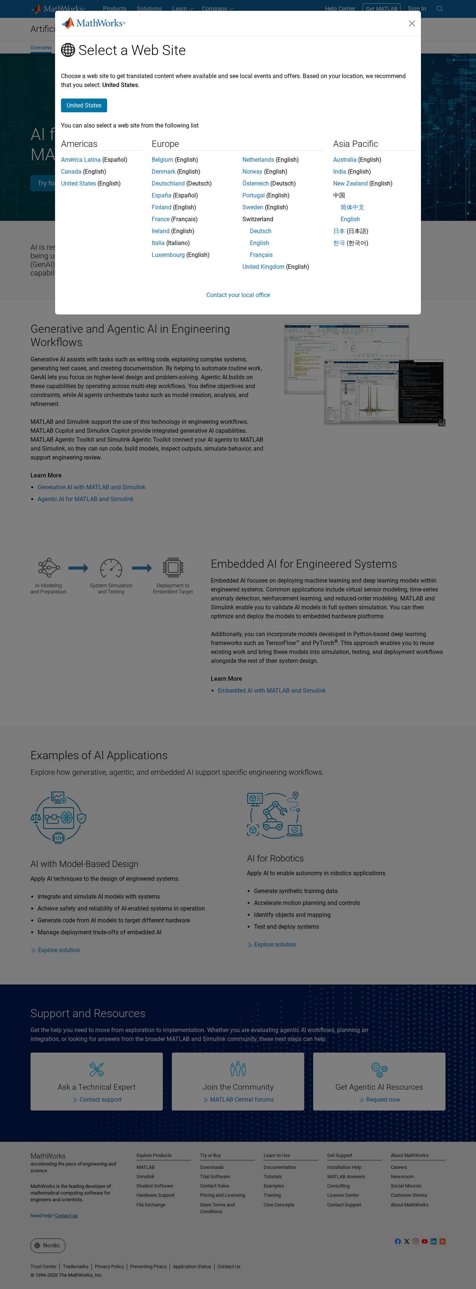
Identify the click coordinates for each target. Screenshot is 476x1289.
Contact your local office (238, 295)
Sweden (252, 207)
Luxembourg (168, 254)
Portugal (253, 195)
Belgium (162, 159)
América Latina (81, 159)
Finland (161, 207)
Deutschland (168, 183)
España (161, 195)
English (259, 242)
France (161, 219)
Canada (71, 171)
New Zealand (350, 183)
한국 (339, 242)
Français (261, 254)
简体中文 (352, 207)
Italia (158, 242)
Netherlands (258, 159)
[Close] (412, 23)
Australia (345, 159)
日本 (339, 231)
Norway (252, 171)
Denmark (164, 171)
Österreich (255, 183)
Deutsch (260, 231)
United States (78, 183)
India (339, 171)
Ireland (161, 231)
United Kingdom (263, 266)
